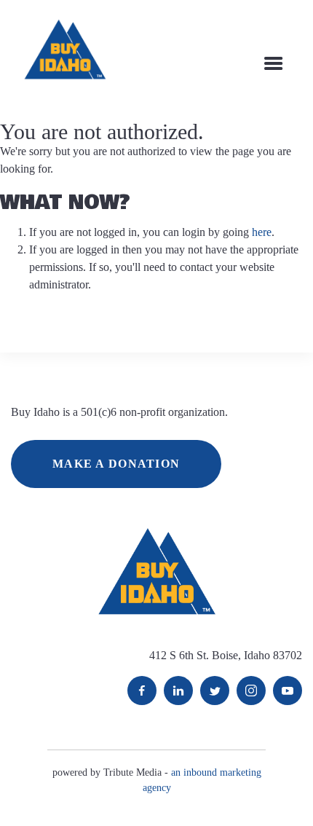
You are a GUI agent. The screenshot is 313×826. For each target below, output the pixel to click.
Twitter (215, 690)
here (262, 232)
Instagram (251, 690)
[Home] (65, 49)
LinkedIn (178, 690)
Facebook (142, 690)
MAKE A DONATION (116, 463)
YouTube (287, 690)
